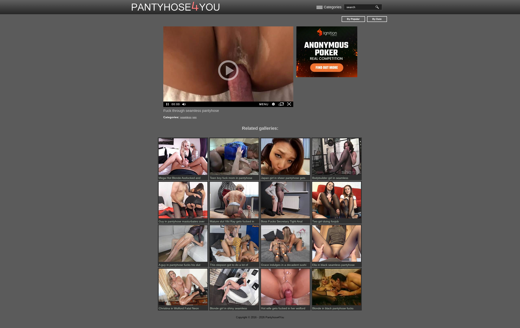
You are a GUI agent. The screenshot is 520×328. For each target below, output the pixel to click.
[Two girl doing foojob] (336, 218)
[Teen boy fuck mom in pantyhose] (234, 174)
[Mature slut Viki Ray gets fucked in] (234, 218)
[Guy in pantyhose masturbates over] (183, 218)
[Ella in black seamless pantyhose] (336, 261)
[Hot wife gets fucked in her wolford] (285, 305)
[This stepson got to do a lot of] (234, 261)
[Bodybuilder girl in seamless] (336, 174)
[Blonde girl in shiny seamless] (234, 305)
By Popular (353, 19)
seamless (186, 117)
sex (194, 117)
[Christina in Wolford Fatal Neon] (183, 305)
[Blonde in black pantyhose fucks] (336, 305)
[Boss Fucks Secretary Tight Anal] (285, 218)
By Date (377, 19)
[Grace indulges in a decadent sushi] (285, 261)
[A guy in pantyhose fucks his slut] (183, 261)
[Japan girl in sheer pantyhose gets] (285, 174)
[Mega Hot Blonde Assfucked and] (183, 174)
